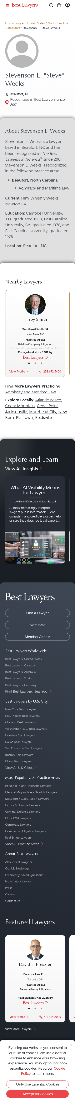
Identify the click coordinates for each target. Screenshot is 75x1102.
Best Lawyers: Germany (21, 685)
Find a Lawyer (14, 23)
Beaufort (14, 28)
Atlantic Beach (48, 400)
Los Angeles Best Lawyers (22, 715)
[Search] (51, 5)
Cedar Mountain (20, 405)
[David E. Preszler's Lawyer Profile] (35, 955)
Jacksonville (16, 411)
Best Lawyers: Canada (20, 665)
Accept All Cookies (37, 1094)
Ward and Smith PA (35, 329)
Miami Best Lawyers (18, 761)
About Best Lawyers (18, 862)
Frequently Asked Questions (24, 875)
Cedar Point (47, 405)
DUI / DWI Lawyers (18, 818)
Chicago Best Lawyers (20, 722)
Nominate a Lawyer (18, 881)
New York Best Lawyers (20, 709)
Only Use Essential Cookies (37, 1084)
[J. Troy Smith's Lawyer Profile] (35, 310)
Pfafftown (24, 417)
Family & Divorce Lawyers (22, 805)
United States (36, 23)
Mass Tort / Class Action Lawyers (27, 798)
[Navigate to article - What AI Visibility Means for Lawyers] (35, 520)
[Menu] (7, 5)
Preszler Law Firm (35, 974)
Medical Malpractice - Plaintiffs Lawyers (31, 792)
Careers (10, 894)
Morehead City (42, 411)
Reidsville (43, 417)
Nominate (37, 625)
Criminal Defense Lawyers (22, 811)
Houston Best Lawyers (20, 735)
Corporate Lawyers (18, 824)
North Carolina (58, 23)
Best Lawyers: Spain (18, 678)
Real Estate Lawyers (18, 837)
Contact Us (12, 900)
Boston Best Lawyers (19, 754)
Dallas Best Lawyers (18, 742)
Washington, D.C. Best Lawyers (26, 728)
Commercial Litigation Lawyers (25, 831)
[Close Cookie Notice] (70, 1044)
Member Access (37, 637)
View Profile (17, 371)
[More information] (46, 357)
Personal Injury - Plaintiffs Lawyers (28, 785)
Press (8, 888)
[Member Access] (67, 5)
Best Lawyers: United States (23, 659)
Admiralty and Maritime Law (30, 392)
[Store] (59, 5)
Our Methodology (17, 868)
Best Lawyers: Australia (20, 672)
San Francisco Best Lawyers (23, 748)
